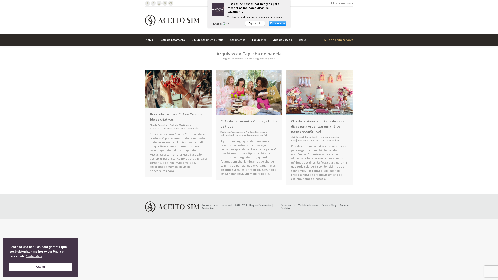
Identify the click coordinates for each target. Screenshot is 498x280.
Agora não (255, 23)
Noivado (313, 137)
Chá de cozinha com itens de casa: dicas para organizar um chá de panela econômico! (318, 126)
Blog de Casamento (260, 205)
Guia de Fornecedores (338, 40)
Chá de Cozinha (158, 125)
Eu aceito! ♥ (277, 23)
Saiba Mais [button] (34, 256)
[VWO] (227, 23)
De (179, 125)
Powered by (217, 23)
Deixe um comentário (186, 128)
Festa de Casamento (231, 132)
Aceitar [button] (40, 266)
